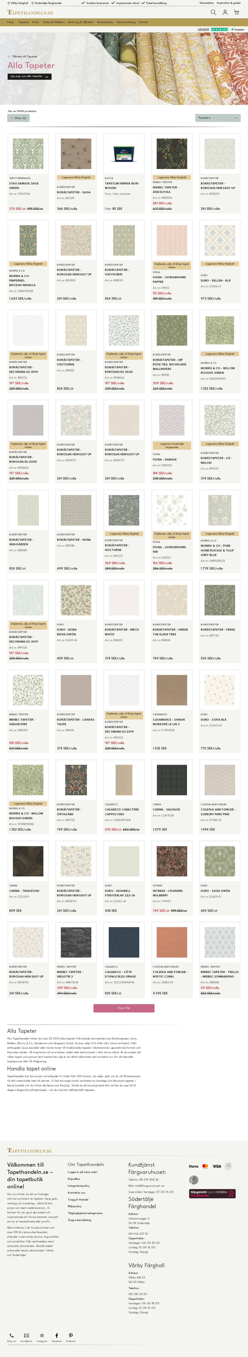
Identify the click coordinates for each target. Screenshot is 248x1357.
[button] (213, 12)
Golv (35, 22)
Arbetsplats (105, 22)
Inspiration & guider (229, 3)
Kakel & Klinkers (54, 22)
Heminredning (126, 22)
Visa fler (123, 1008)
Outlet (143, 22)
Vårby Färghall (19, 3)
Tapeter (23, 22)
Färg (10, 22)
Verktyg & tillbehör (81, 22)
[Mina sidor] (225, 12)
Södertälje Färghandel (48, 3)
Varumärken (207, 3)
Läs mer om (26, 76)
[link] (28, 173)
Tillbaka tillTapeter (24, 56)
